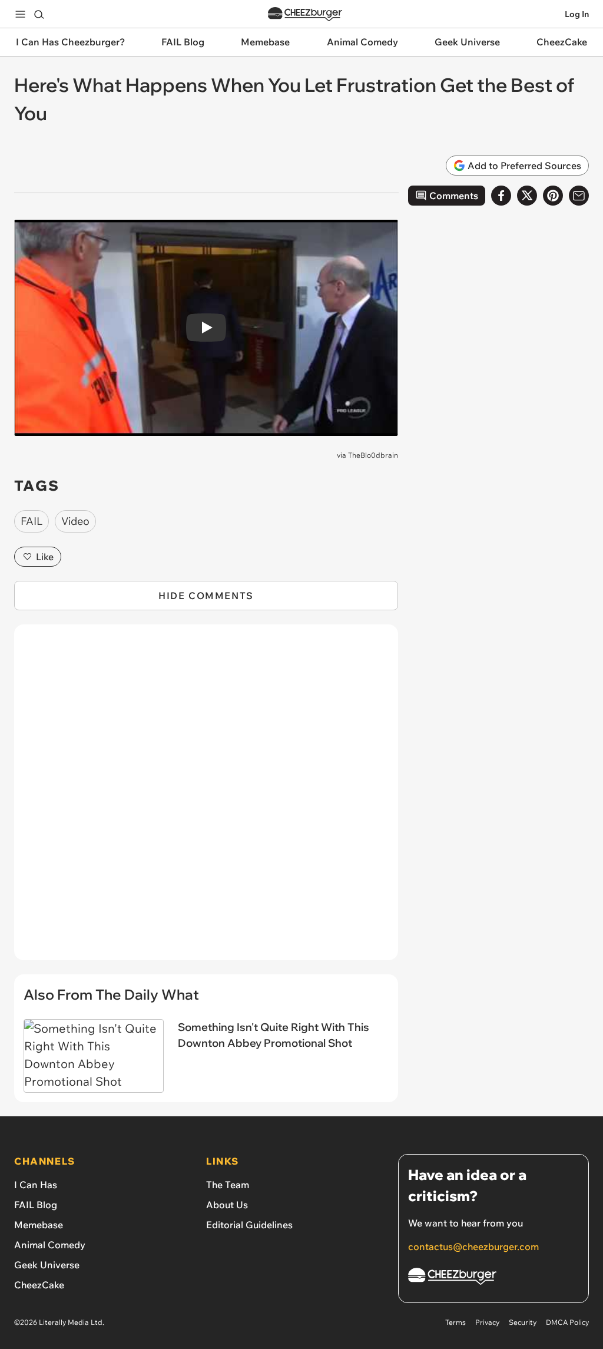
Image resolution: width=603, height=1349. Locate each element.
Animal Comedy (49, 1245)
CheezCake (39, 1285)
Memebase (38, 1225)
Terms (455, 1322)
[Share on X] (527, 196)
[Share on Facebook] (501, 196)
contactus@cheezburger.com (473, 1246)
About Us (227, 1205)
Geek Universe (46, 1265)
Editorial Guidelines (249, 1225)
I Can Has (35, 1185)
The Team (227, 1185)
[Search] (39, 14)
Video (75, 521)
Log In (577, 14)
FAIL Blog (35, 1205)
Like (45, 557)
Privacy (487, 1322)
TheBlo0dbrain (373, 455)
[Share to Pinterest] (553, 196)
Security (522, 1322)
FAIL (31, 521)
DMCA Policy (567, 1322)
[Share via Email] (579, 196)
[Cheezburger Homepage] (305, 14)
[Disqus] (206, 799)
